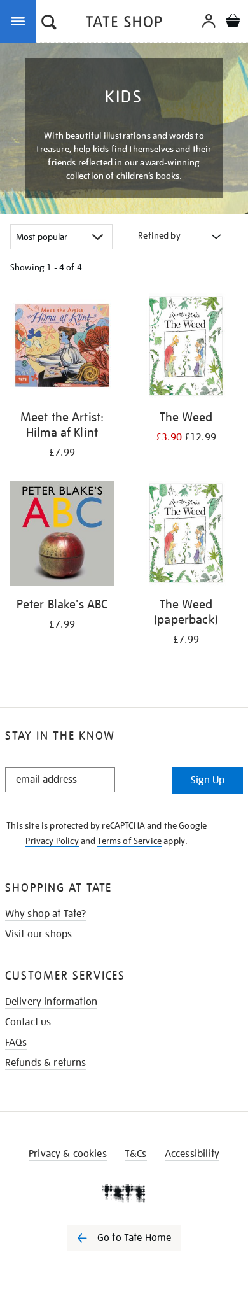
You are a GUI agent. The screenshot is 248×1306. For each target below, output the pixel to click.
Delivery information (51, 1001)
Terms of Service (129, 840)
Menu (20, 20)
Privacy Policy (51, 840)
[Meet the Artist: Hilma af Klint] (62, 348)
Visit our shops (38, 934)
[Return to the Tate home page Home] (124, 24)
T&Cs (136, 1154)
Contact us (28, 1022)
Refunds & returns (45, 1063)
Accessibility (192, 1154)
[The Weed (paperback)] (186, 535)
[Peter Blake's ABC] (62, 535)
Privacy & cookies (68, 1154)
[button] (49, 23)
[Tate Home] (124, 1193)
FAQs (16, 1042)
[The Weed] (186, 348)
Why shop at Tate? (45, 914)
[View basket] (232, 22)
